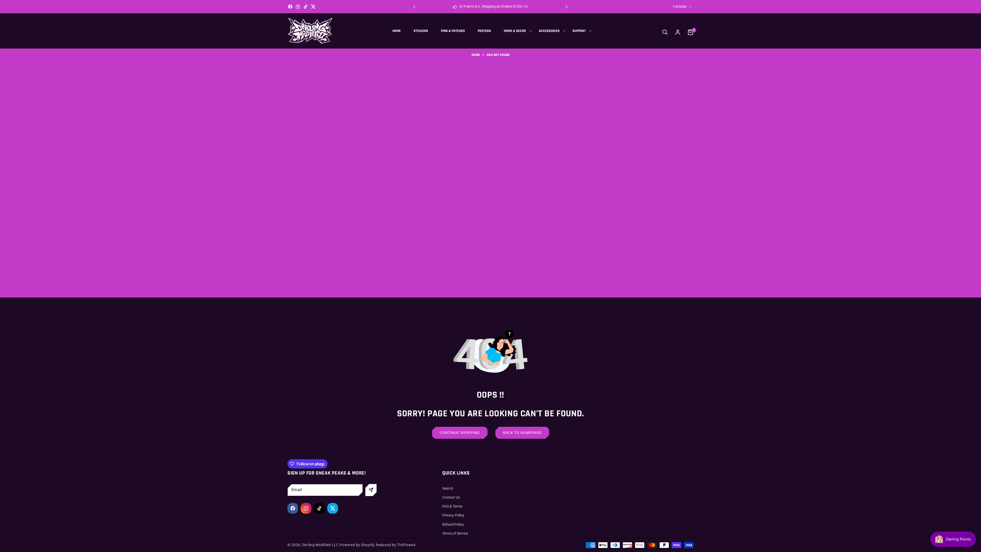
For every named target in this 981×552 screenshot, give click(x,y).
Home (476, 55)
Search (447, 488)
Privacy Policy (453, 515)
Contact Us (451, 497)
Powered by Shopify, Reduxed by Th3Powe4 (377, 545)
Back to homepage (522, 433)
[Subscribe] (371, 490)
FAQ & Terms (452, 506)
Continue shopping (460, 433)
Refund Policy (453, 524)
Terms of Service (455, 533)
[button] (567, 7)
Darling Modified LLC (320, 545)
